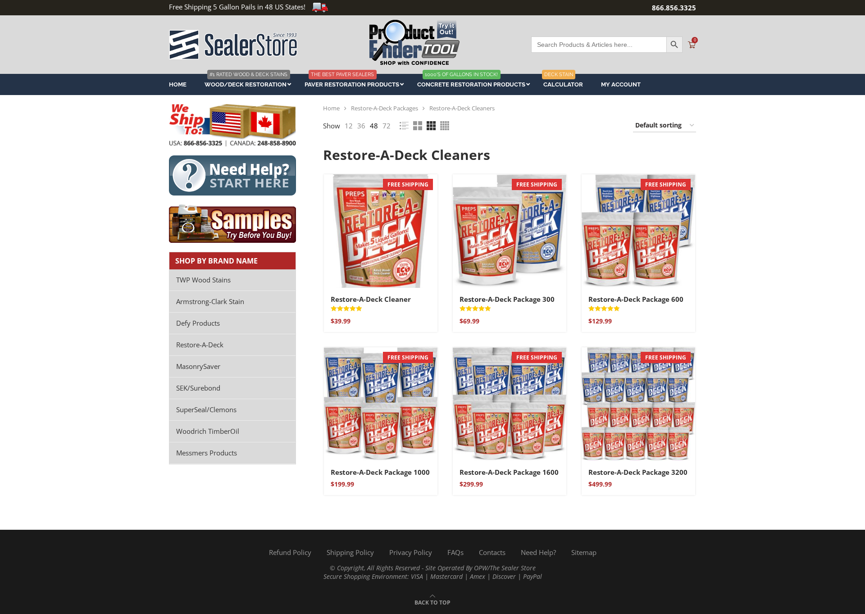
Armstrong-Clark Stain (210, 301)
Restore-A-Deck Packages (384, 108)
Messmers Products (206, 452)
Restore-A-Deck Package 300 (507, 299)
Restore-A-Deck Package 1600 (509, 472)
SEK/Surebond (198, 387)
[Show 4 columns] (444, 125)
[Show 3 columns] (431, 125)
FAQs (455, 552)
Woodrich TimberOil (207, 431)
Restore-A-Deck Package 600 (635, 299)
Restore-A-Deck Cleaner (371, 299)
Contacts (492, 552)
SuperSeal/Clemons (206, 409)
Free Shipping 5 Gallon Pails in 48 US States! (237, 6)
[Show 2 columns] (417, 125)
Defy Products (198, 322)
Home (331, 108)
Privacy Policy (410, 552)
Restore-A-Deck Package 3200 (637, 472)
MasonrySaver (198, 366)
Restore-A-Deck (199, 344)
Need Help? (538, 552)
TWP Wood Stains (203, 279)
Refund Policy (290, 552)
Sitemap (583, 552)
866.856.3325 (674, 7)
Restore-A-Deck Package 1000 (380, 472)
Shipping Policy (350, 552)
